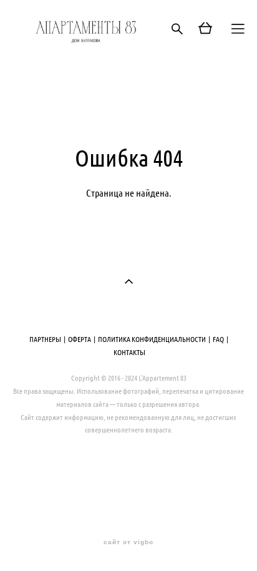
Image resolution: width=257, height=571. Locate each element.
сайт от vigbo (128, 542)
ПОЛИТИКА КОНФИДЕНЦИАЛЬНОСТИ (152, 339)
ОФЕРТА (79, 339)
